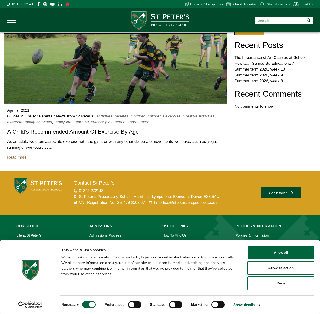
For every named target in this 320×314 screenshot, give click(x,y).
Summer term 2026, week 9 (258, 75)
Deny (281, 283)
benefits (121, 116)
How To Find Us (174, 235)
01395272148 (22, 4)
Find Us (307, 4)
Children (138, 116)
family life (62, 122)
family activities (38, 122)
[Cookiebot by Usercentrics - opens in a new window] (30, 304)
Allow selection (281, 268)
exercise (14, 122)
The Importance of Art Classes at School (269, 57)
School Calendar (243, 4)
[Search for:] (284, 20)
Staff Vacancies (278, 4)
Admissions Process (105, 235)
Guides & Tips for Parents (29, 116)
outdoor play (101, 122)
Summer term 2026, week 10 (259, 69)
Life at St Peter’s (29, 235)
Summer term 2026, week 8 (258, 81)
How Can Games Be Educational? (264, 63)
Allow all (281, 252)
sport (145, 122)
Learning (81, 122)
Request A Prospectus (206, 4)
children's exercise (164, 116)
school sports (126, 122)
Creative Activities (199, 116)
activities (104, 116)
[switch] (134, 304)
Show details (244, 305)
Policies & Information (252, 235)
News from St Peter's (74, 116)
